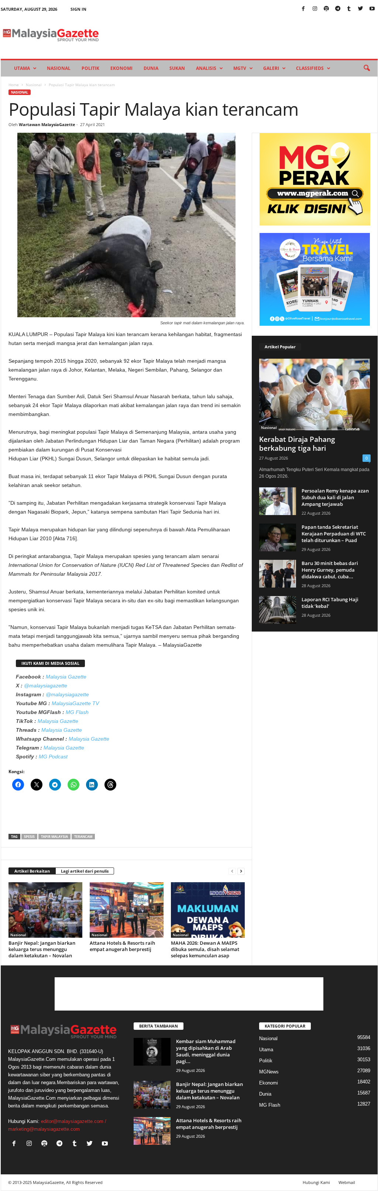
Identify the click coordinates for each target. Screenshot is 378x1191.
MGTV (239, 68)
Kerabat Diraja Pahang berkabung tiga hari (297, 443)
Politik (90, 68)
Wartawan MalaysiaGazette (47, 124)
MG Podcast (53, 756)
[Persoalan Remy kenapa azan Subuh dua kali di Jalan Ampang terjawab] (277, 501)
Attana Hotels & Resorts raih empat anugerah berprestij (122, 946)
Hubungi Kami (316, 1182)
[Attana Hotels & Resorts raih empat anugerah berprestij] (127, 910)
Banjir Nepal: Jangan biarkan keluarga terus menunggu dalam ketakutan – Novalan (41, 949)
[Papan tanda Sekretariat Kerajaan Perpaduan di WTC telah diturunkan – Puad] (277, 537)
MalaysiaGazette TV (75, 703)
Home (13, 84)
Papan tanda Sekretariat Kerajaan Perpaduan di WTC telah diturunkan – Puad (334, 534)
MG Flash (77, 712)
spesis (29, 836)
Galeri (271, 68)
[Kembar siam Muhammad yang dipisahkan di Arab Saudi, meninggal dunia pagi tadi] (152, 1052)
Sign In (78, 9)
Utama (22, 68)
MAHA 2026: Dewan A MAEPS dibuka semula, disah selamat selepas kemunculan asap (205, 949)
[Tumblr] (349, 9)
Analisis (206, 68)
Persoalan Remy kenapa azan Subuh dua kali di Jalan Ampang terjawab (335, 497)
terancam (83, 836)
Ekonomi (121, 68)
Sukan (177, 68)
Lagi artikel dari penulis (85, 871)
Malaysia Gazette (66, 677)
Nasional (59, 68)
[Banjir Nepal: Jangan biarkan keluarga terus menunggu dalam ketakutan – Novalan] (45, 910)
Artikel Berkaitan (32, 871)
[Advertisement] (126, 814)
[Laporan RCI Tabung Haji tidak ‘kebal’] (277, 610)
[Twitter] (360, 9)
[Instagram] (314, 9)
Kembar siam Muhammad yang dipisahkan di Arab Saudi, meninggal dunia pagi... (206, 1051)
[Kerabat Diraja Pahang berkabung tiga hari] (315, 394)
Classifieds (310, 68)
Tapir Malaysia (54, 836)
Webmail (347, 1182)
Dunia (151, 68)
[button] (366, 68)
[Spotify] (326, 9)
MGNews (269, 1072)
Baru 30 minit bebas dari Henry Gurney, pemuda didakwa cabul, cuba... (330, 570)
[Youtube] (372, 9)
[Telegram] (337, 9)
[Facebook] (303, 9)
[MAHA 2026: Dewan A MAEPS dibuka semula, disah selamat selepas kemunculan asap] (208, 910)
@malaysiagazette (45, 685)
